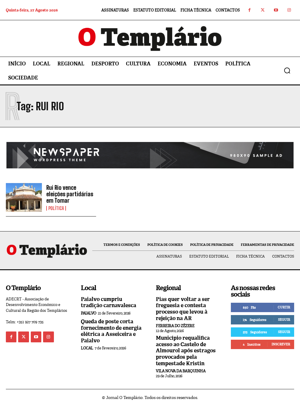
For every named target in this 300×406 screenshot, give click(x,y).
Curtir (284, 307)
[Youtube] (276, 10)
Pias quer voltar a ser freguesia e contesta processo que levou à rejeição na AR (183, 309)
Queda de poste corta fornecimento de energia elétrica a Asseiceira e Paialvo (111, 331)
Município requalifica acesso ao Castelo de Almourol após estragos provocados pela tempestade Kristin (186, 350)
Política (56, 208)
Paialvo (88, 313)
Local (87, 348)
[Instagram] (289, 10)
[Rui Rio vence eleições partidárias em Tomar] (24, 197)
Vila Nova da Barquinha (180, 370)
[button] (287, 70)
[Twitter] (263, 10)
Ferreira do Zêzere (175, 325)
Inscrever (281, 344)
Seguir (284, 319)
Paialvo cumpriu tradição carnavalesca (108, 302)
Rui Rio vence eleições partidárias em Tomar (69, 194)
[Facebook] (249, 10)
